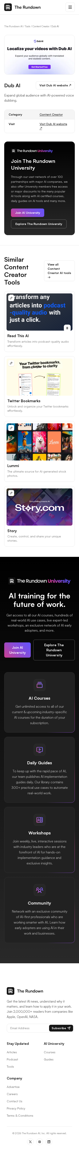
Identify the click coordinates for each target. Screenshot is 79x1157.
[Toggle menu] (70, 7)
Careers (12, 1094)
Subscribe (59, 1028)
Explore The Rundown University (38, 224)
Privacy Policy (16, 1108)
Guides (49, 1059)
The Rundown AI (13, 26)
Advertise (13, 1087)
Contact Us (14, 1101)
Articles (12, 1052)
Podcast (12, 1059)
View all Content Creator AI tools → (59, 271)
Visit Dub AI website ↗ (55, 85)
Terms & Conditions (20, 1115)
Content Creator (40, 26)
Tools (27, 26)
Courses (49, 1052)
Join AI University (27, 212)
